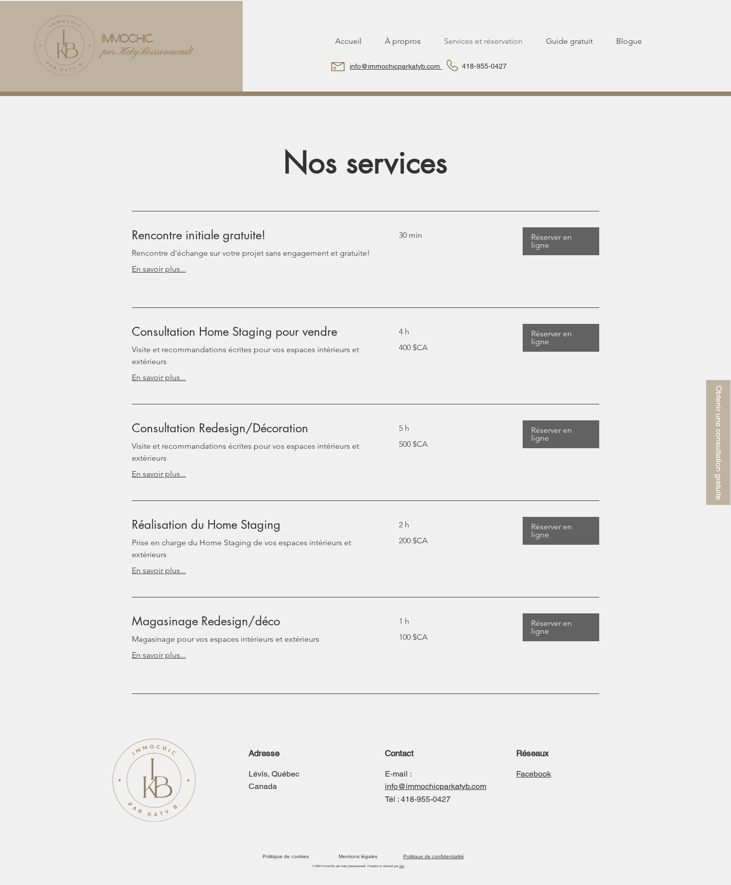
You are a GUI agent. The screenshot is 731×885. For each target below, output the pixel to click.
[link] (253, 235)
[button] (718, 442)
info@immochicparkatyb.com (396, 66)
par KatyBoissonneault (147, 52)
